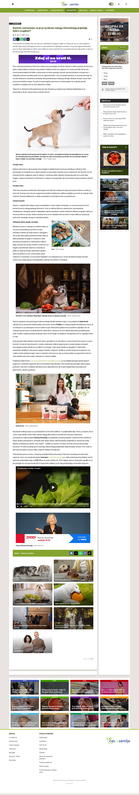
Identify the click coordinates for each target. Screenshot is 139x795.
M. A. (14, 35)
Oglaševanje (43, 737)
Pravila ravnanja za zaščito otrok (48, 771)
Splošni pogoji (44, 766)
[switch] (111, 4)
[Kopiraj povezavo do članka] (28, 39)
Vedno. (106, 73)
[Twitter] (17, 39)
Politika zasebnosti (45, 762)
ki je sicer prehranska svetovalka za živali (45, 361)
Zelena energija (56, 10)
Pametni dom (42, 10)
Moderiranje (43, 749)
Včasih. (106, 76)
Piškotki (42, 753)
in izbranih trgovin (57, 457)
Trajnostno (71, 10)
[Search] (126, 4)
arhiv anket (123, 47)
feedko (16, 553)
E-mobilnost (30, 10)
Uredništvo (42, 741)
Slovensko (110, 10)
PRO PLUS (42, 745)
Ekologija (83, 10)
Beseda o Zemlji (96, 10)
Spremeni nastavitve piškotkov (46, 758)
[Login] (118, 4)
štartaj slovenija (27, 553)
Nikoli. (105, 79)
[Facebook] (14, 39)
